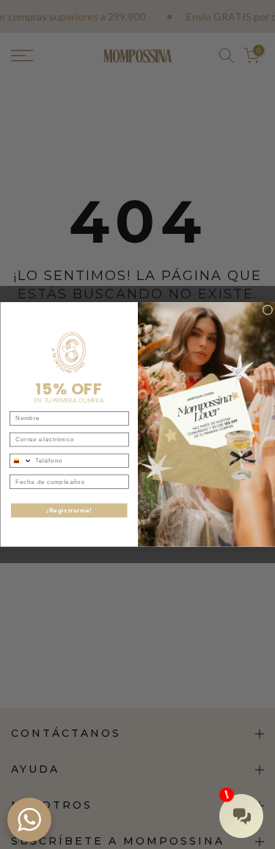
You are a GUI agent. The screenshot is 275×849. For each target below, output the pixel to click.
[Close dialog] (267, 310)
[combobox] (21, 460)
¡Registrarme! (69, 510)
